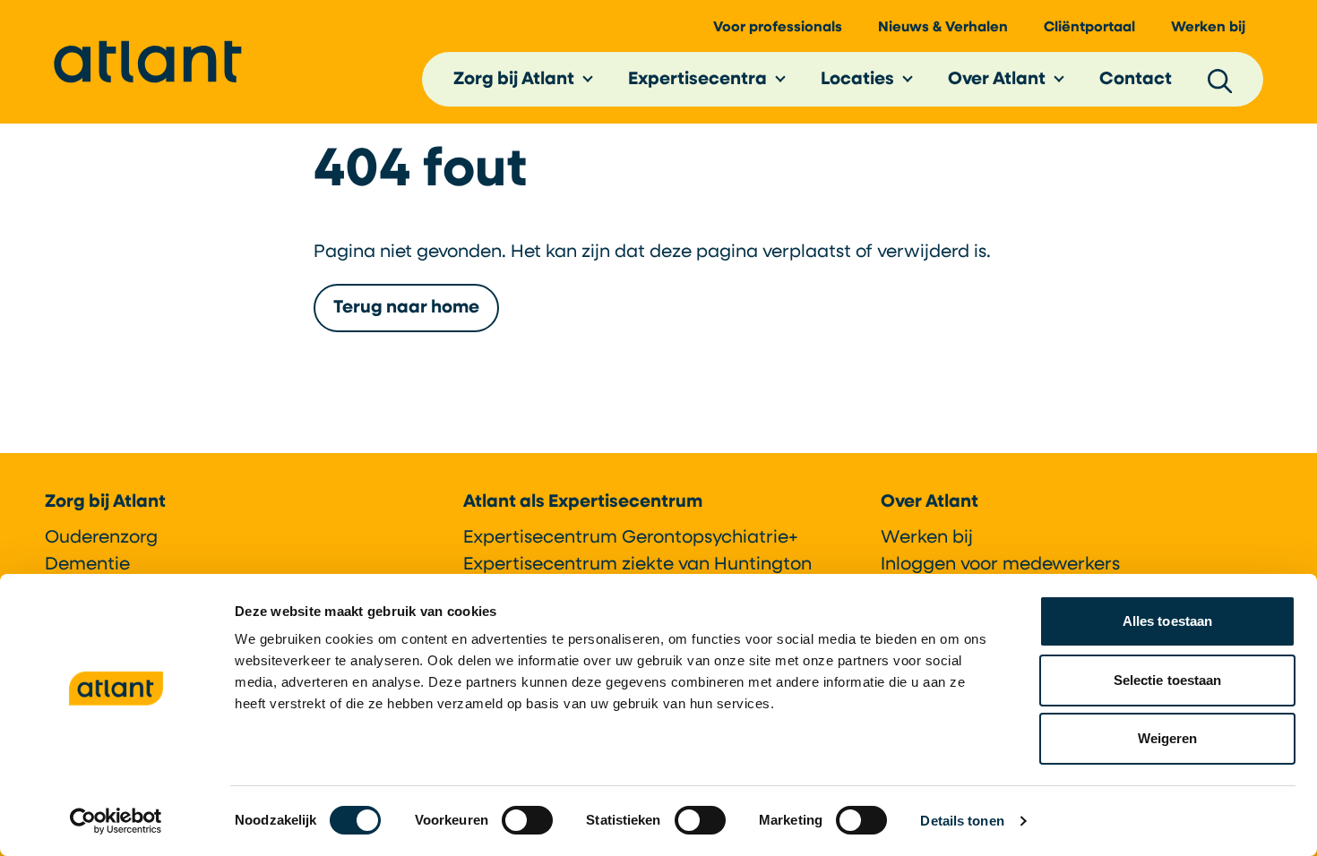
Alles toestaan (1167, 621)
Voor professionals (777, 28)
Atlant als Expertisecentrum (582, 502)
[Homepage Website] (148, 62)
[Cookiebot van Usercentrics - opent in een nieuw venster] (116, 821)
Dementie (87, 565)
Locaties (857, 80)
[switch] (527, 820)
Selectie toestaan (1168, 680)
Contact (1135, 80)
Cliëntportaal (1089, 28)
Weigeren (1168, 738)
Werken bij (1208, 28)
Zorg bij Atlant (513, 80)
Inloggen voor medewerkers (1000, 565)
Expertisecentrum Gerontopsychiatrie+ (630, 538)
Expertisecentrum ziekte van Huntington (637, 565)
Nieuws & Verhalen (943, 28)
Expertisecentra (697, 80)
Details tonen (961, 820)
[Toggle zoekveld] (1220, 79)
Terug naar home (406, 308)
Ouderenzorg (101, 538)
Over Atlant (997, 80)
